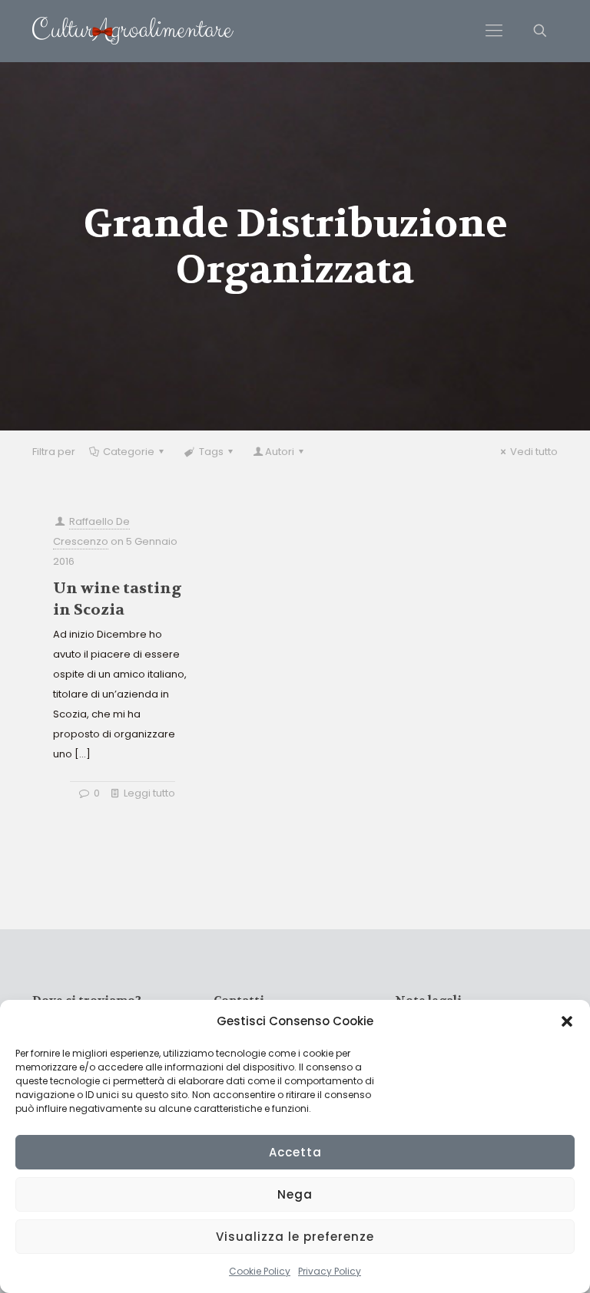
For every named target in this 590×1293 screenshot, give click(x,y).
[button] (567, 1021)
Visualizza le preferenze (295, 1237)
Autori (279, 451)
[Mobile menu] (494, 31)
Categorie (128, 451)
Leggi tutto (149, 793)
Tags (211, 451)
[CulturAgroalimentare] (133, 30)
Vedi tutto (534, 451)
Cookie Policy (259, 1271)
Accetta (295, 1152)
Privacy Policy (329, 1271)
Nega (295, 1194)
